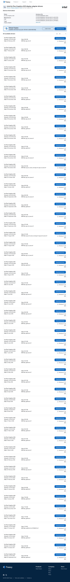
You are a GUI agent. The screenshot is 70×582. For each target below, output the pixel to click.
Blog (49, 572)
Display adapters (15, 8)
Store (62, 566)
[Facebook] (4, 575)
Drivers (8, 8)
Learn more (48, 28)
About (49, 568)
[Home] (6, 2)
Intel (21, 8)
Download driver (60, 38)
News (49, 570)
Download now (60, 28)
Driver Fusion (39, 568)
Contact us (29, 578)
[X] (6, 575)
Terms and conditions (19, 578)
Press (49, 574)
